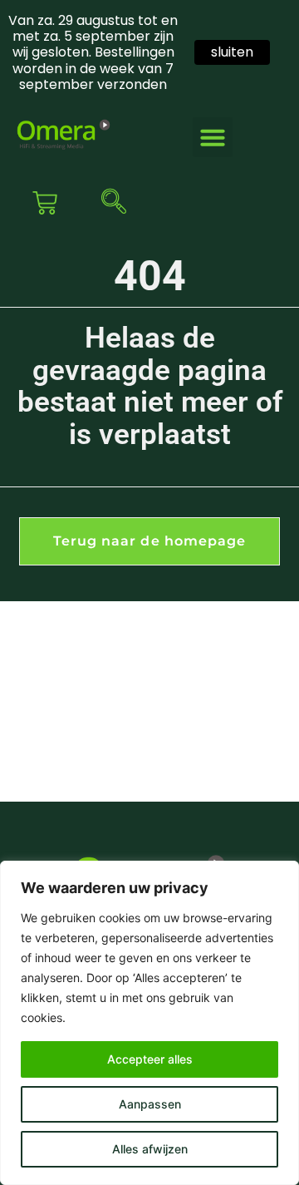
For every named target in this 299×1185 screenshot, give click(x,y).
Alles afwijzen (150, 1149)
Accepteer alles (150, 1059)
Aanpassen (150, 1104)
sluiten (232, 52)
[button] (213, 137)
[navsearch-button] (109, 203)
